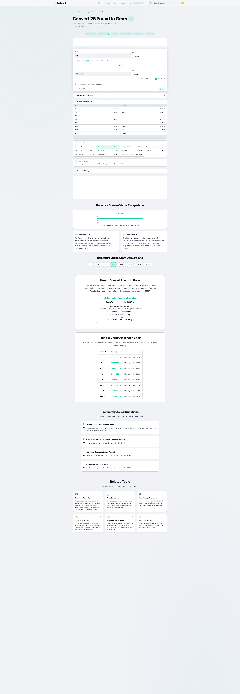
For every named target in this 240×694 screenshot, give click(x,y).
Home (99, 3)
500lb (139, 264)
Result (77, 70)
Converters (81, 12)
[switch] (182, 3)
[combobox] (162, 3)
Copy (162, 89)
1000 (107, 61)
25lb (113, 264)
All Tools (107, 3)
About (115, 3)
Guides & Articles (125, 3)
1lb (91, 264)
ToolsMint (61, 3)
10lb (105, 264)
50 (92, 61)
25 (88, 61)
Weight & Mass (90, 12)
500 (102, 61)
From (133, 52)
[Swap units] (120, 66)
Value (76, 51)
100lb (130, 264)
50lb (121, 264)
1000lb (148, 264)
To (133, 70)
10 (83, 61)
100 (97, 61)
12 (164, 78)
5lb (98, 264)
